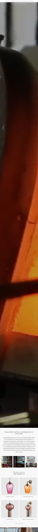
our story (20, 452)
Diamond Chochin (9, 519)
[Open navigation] (2, 3)
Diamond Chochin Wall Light (28, 519)
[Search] (33, 3)
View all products (19, 523)
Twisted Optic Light (10, 496)
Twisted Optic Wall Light (28, 496)
